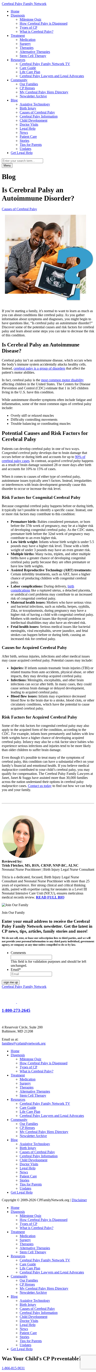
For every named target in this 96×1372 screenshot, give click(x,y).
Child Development (33, 120)
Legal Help (27, 128)
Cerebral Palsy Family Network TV (45, 64)
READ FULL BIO (50, 897)
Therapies (26, 48)
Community (19, 80)
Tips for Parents (31, 145)
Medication (27, 40)
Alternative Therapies (35, 52)
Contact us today (40, 786)
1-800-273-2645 (16, 1010)
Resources (18, 60)
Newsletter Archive (33, 96)
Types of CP (28, 27)
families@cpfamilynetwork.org (24, 1043)
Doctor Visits (29, 124)
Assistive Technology (35, 104)
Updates (25, 149)
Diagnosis (18, 15)
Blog (14, 100)
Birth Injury (28, 108)
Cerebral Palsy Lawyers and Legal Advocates (52, 76)
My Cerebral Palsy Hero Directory (44, 92)
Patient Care (28, 136)
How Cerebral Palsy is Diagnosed (43, 23)
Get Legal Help (22, 153)
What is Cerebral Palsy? (36, 31)
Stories (24, 140)
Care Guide (28, 68)
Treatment (18, 35)
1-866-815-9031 (13, 1368)
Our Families (29, 84)
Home (15, 11)
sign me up (11, 982)
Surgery (25, 44)
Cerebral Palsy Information (39, 116)
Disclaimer (79, 1200)
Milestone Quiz (30, 19)
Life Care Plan (30, 72)
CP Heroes (27, 88)
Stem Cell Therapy (33, 56)
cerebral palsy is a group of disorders (39, 368)
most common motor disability (62, 380)
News (24, 132)
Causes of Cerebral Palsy (37, 112)
